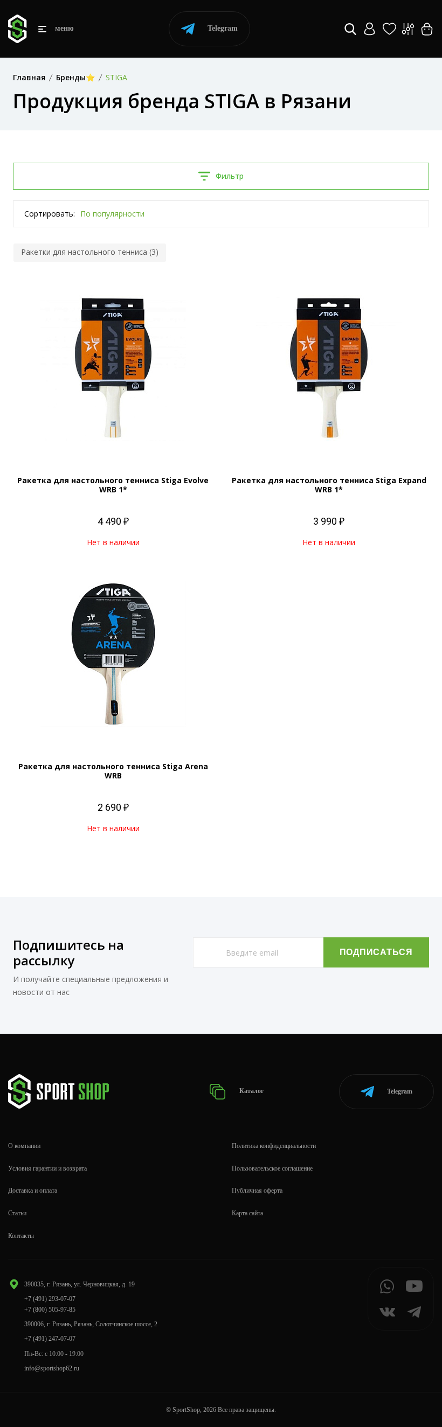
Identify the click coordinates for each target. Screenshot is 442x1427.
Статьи (17, 1213)
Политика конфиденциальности (274, 1146)
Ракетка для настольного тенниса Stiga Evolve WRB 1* (113, 485)
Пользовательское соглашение (272, 1168)
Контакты (21, 1236)
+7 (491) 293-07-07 (49, 1299)
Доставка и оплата (32, 1190)
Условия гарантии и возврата (47, 1168)
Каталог (251, 1091)
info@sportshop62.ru (51, 1368)
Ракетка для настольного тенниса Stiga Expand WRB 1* (329, 485)
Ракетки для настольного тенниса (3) (89, 252)
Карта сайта (247, 1213)
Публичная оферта (257, 1190)
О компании (24, 1146)
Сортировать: (49, 213)
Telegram (223, 28)
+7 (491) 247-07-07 (49, 1338)
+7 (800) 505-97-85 (49, 1309)
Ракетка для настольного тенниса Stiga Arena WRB (113, 771)
